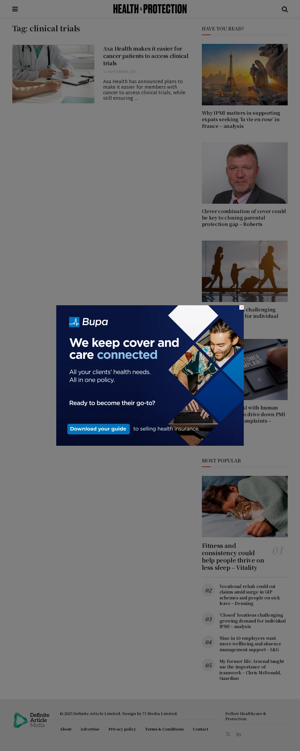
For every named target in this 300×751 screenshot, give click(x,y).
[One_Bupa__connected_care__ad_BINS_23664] (150, 375)
